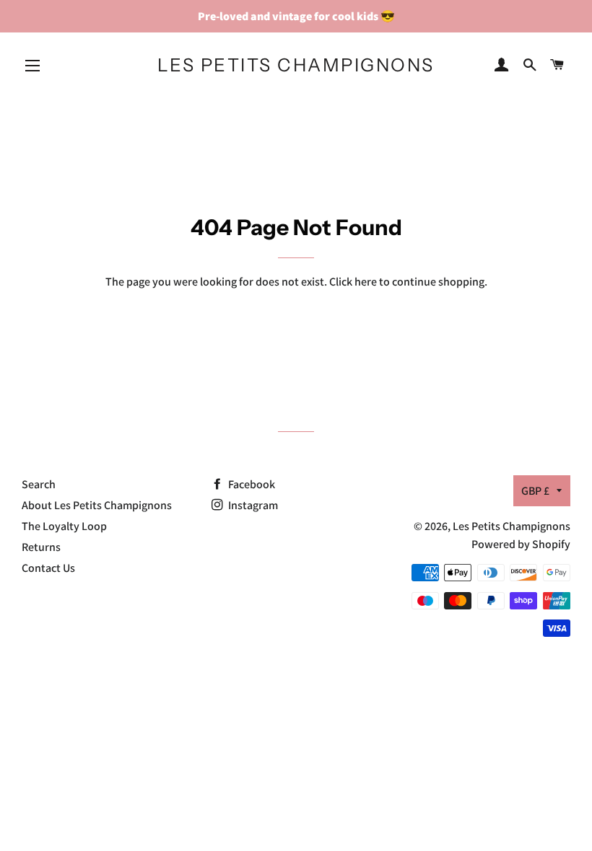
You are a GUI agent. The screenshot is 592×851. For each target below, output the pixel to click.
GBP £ (535, 490)
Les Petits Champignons (296, 65)
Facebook (250, 484)
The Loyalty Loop (64, 526)
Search (39, 484)
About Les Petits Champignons (97, 505)
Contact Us (48, 568)
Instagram (252, 505)
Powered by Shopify (520, 544)
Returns (41, 547)
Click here (353, 281)
